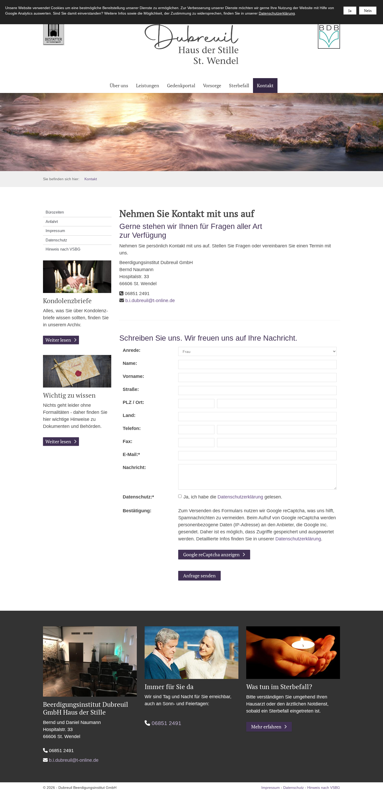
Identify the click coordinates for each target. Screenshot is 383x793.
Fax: (127, 441)
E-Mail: (131, 454)
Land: (129, 415)
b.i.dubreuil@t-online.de (150, 300)
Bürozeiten (55, 212)
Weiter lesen (58, 340)
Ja (349, 10)
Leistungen (147, 85)
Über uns (119, 85)
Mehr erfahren (266, 726)
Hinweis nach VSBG (63, 249)
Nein (368, 10)
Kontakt (265, 85)
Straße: (131, 389)
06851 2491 (166, 723)
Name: (130, 363)
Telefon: (132, 428)
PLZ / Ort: (133, 402)
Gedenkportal (181, 85)
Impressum (55, 230)
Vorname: (133, 376)
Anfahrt (52, 221)
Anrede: (131, 350)
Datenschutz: (138, 496)
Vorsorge (212, 85)
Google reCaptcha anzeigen (211, 554)
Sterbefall (239, 85)
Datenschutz (56, 240)
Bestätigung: (137, 510)
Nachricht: (134, 467)
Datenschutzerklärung (240, 496)
